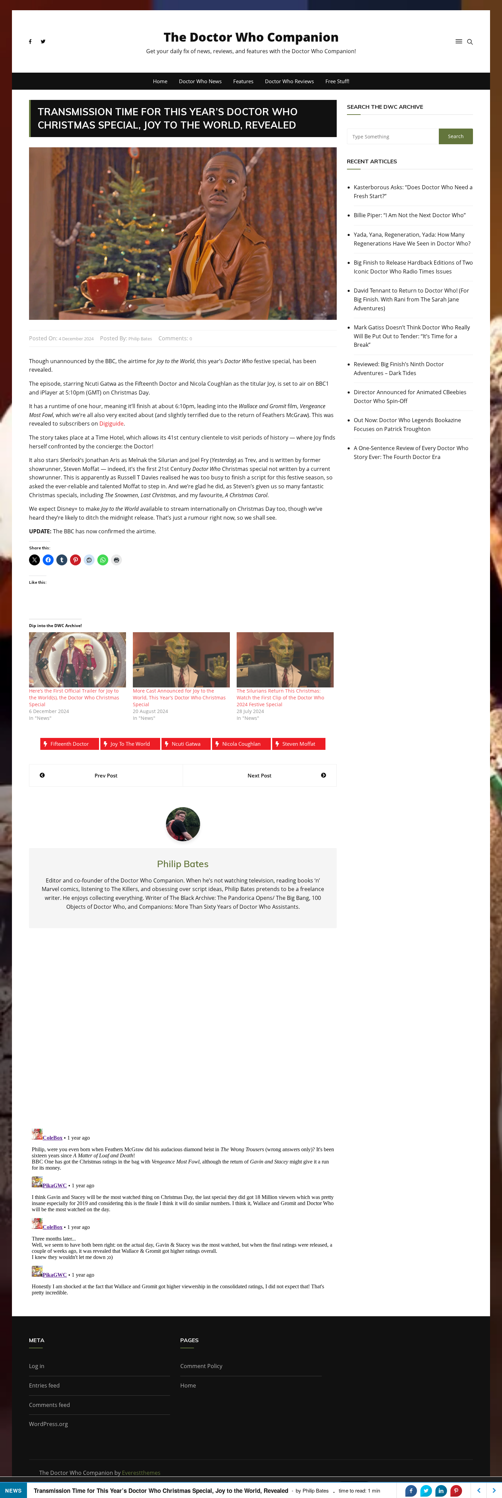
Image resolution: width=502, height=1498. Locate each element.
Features (243, 81)
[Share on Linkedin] (441, 1491)
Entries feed (44, 1385)
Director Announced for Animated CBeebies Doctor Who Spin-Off (410, 396)
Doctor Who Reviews (289, 81)
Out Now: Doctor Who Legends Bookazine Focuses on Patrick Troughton (407, 424)
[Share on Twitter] (426, 1491)
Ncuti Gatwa (186, 743)
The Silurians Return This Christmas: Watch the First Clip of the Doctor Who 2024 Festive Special (280, 697)
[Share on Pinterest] (456, 1491)
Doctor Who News (200, 81)
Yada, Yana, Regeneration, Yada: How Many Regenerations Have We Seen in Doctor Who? (412, 239)
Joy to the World (130, 743)
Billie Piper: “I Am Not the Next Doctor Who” (410, 215)
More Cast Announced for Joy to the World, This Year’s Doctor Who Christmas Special (179, 697)
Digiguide (111, 423)
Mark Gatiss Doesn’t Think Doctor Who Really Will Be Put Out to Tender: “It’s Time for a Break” (412, 336)
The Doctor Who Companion (251, 37)
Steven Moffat (298, 743)
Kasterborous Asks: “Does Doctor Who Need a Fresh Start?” (413, 191)
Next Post (259, 775)
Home (160, 81)
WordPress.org (48, 1424)
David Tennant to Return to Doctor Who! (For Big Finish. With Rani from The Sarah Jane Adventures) (411, 299)
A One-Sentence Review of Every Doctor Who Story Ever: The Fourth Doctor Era (411, 452)
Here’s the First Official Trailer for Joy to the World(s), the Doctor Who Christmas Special (74, 697)
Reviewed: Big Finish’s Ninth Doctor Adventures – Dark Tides (399, 368)
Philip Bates (140, 339)
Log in (36, 1366)
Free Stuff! (337, 81)
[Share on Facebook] (411, 1491)
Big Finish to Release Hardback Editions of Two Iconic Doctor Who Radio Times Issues (413, 267)
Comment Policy (201, 1366)
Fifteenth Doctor (70, 743)
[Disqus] (183, 1034)
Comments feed (49, 1405)
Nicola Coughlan (241, 743)
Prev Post (106, 775)
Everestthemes (141, 1473)
